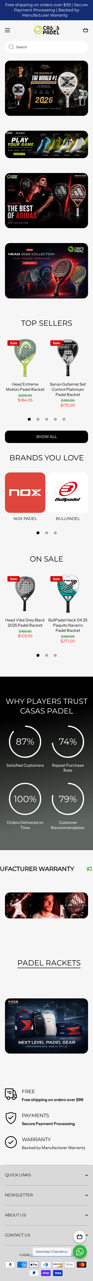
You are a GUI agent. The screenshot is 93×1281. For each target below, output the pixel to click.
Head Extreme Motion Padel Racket (25, 387)
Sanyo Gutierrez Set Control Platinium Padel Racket (68, 389)
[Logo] (47, 30)
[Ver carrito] (80, 1237)
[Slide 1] (29, 419)
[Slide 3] (46, 419)
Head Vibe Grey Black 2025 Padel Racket (25, 622)
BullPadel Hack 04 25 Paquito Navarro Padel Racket (67, 625)
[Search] (9, 47)
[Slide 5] (63, 419)
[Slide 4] (55, 419)
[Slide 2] (37, 419)
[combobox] (46, 47)
